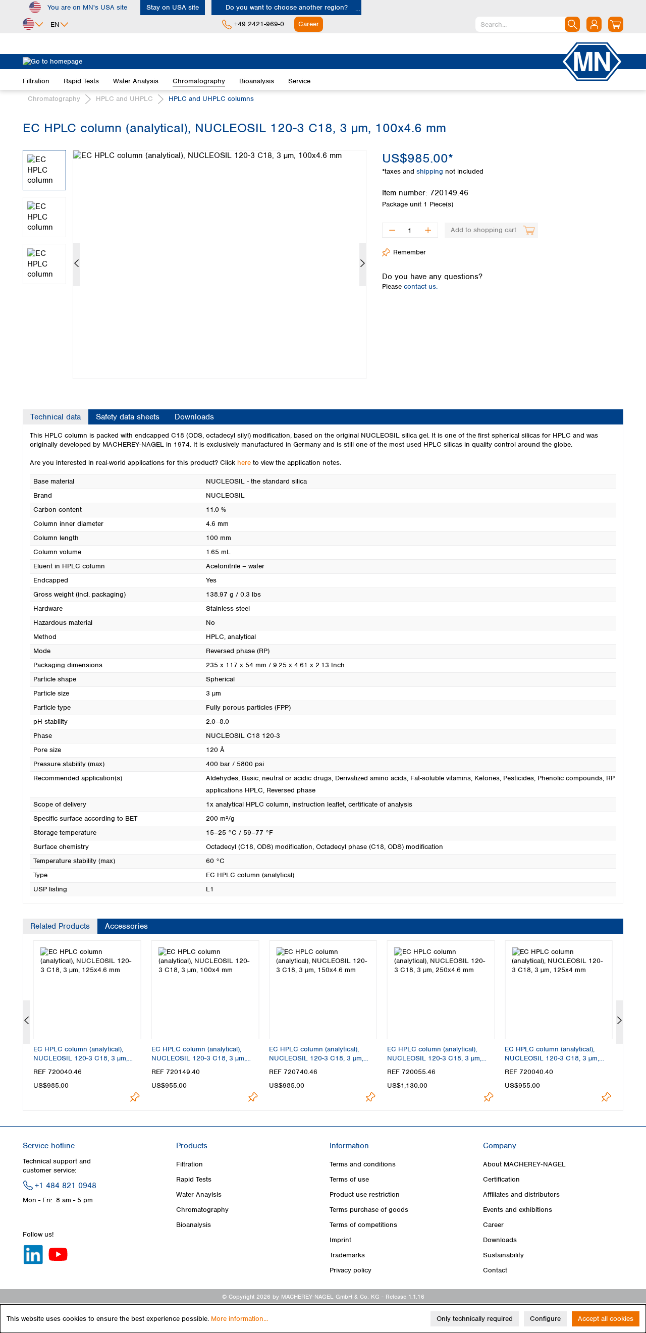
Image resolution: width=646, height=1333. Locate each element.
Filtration (189, 1164)
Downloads (500, 1240)
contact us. (421, 286)
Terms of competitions (363, 1224)
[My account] (594, 24)
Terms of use (349, 1179)
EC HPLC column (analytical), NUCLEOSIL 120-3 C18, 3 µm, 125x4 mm (552, 1054)
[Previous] (76, 264)
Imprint (340, 1240)
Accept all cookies (605, 1318)
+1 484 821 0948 (65, 1186)
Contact (495, 1270)
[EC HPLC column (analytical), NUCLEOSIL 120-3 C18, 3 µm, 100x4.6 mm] (219, 264)
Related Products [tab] (60, 926)
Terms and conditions (363, 1164)
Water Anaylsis (199, 1194)
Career (493, 1224)
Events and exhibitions (517, 1209)
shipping (430, 171)
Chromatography (202, 1209)
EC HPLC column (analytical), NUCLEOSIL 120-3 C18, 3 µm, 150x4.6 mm (316, 1054)
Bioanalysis (193, 1224)
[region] (194, 257)
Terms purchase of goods (369, 1209)
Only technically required (475, 1318)
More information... (239, 1318)
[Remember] (135, 1097)
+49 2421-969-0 (259, 24)
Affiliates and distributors (521, 1194)
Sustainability (503, 1255)
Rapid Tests (193, 1179)
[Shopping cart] (615, 24)
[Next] (362, 264)
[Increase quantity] (428, 230)
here (244, 462)
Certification (501, 1179)
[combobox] (527, 24)
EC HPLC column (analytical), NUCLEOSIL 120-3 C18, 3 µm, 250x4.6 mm (434, 1054)
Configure (545, 1318)
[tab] (55, 416)
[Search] (572, 24)
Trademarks (347, 1255)
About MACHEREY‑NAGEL (524, 1164)
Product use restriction (365, 1194)
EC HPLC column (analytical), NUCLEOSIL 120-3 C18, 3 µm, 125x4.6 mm (80, 1054)
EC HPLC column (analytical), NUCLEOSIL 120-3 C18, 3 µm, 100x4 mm (198, 1054)
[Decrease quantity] (392, 230)
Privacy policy (350, 1270)
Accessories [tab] (126, 926)
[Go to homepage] (292, 61)
